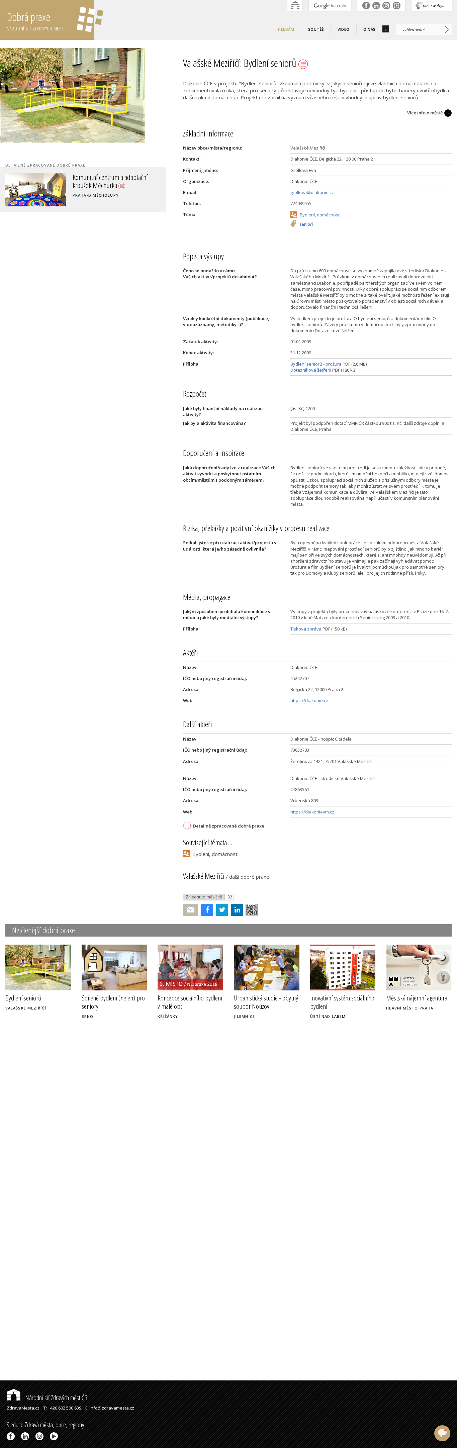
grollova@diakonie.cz (312, 192)
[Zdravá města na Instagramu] (40, 1436)
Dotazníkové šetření (310, 370)
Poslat (190, 909)
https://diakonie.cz (309, 700)
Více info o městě (425, 113)
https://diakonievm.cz (312, 812)
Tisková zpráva (306, 629)
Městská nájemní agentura (416, 997)
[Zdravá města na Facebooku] (12, 1436)
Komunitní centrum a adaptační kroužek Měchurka (110, 181)
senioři (306, 224)
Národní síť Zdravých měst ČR (55, 1397)
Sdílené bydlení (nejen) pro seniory (113, 1002)
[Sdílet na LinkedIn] (235, 910)
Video (344, 29)
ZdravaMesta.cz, (23, 1408)
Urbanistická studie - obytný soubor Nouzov (266, 1002)
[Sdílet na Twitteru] (220, 910)
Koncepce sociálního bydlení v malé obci (190, 1002)
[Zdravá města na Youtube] (55, 1436)
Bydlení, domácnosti (320, 215)
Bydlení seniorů (23, 997)
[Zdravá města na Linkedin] (26, 1436)
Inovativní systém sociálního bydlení (342, 1002)
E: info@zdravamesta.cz (109, 1408)
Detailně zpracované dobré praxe (228, 826)
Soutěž (316, 29)
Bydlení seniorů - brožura (316, 364)
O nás (369, 29)
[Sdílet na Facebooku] (205, 910)
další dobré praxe (249, 876)
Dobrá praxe (35, 20)
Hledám (286, 29)
